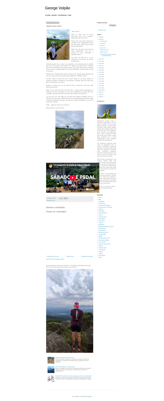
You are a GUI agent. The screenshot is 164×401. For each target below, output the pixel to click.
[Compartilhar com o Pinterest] (67, 198)
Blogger (90, 396)
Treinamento (102, 249)
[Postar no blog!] (62, 198)
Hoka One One (102, 217)
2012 (100, 83)
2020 (100, 65)
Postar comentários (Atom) (57, 259)
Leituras (101, 222)
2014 (100, 79)
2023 (100, 59)
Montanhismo (102, 230)
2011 (100, 85)
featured (101, 209)
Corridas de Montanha (104, 205)
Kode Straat (102, 220)
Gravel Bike (102, 211)
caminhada (101, 201)
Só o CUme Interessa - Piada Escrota (65, 366)
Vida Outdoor (102, 255)
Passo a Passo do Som (105, 244)
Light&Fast (101, 224)
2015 (100, 76)
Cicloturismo (102, 203)
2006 (100, 96)
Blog (54, 200)
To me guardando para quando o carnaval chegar (108, 55)
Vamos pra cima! (104, 50)
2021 (100, 63)
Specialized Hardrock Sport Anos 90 (64, 357)
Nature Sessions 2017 (104, 238)
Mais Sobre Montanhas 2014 (106, 226)
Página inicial (70, 256)
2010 (100, 88)
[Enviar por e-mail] (60, 198)
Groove (100, 215)
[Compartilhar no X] (63, 198)
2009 (100, 90)
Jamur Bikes (102, 218)
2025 (100, 37)
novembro (103, 41)
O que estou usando (104, 240)
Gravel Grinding (103, 213)
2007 (100, 94)
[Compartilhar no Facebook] (65, 198)
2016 (100, 74)
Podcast (101, 246)
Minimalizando (102, 228)
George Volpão (57, 8)
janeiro (102, 48)
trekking (101, 251)
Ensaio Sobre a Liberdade (105, 207)
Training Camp (102, 248)
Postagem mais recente (53, 256)
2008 (100, 92)
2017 (100, 72)
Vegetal (100, 253)
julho (101, 45)
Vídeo (100, 257)
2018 (100, 70)
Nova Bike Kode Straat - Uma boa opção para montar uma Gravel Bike (73, 376)
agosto (102, 43)
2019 (100, 68)
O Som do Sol (102, 242)
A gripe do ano (104, 52)
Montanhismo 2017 (104, 232)
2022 (100, 61)
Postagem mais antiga (87, 256)
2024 (100, 39)
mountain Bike (102, 234)
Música (100, 236)
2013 (100, 81)
